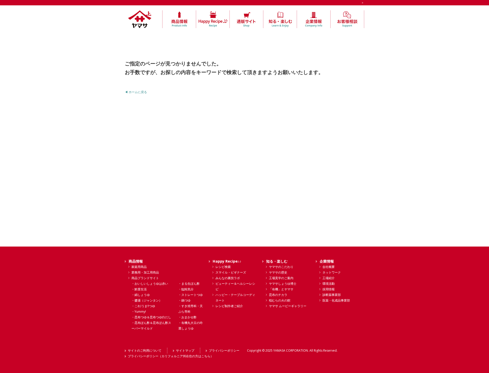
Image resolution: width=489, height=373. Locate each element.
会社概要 (328, 267)
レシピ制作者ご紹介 (229, 306)
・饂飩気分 (186, 289)
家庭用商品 (139, 267)
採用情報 (328, 289)
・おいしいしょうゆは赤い (149, 283)
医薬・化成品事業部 (336, 300)
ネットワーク (331, 272)
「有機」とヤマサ (281, 289)
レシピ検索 (223, 267)
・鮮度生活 (139, 289)
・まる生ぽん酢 (189, 283)
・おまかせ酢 (187, 317)
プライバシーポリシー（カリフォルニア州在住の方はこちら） (170, 356)
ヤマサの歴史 (278, 272)
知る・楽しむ (277, 261)
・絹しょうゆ (140, 295)
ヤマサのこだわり (281, 267)
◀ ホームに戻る (136, 92)
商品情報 (136, 261)
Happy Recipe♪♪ (227, 261)
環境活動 (328, 283)
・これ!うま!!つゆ (143, 306)
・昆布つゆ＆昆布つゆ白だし (151, 317)
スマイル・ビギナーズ (230, 272)
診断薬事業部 (331, 295)
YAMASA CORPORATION (290, 350)
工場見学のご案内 (281, 278)
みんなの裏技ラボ (227, 278)
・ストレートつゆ (190, 295)
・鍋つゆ (184, 300)
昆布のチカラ (278, 295)
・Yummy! (138, 311)
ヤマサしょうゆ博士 (282, 283)
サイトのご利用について (144, 350)
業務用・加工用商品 (145, 272)
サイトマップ (185, 350)
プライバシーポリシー (224, 350)
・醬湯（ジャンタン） (146, 300)
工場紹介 (328, 278)
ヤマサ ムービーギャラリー (287, 306)
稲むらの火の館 (279, 300)
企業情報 (327, 261)
